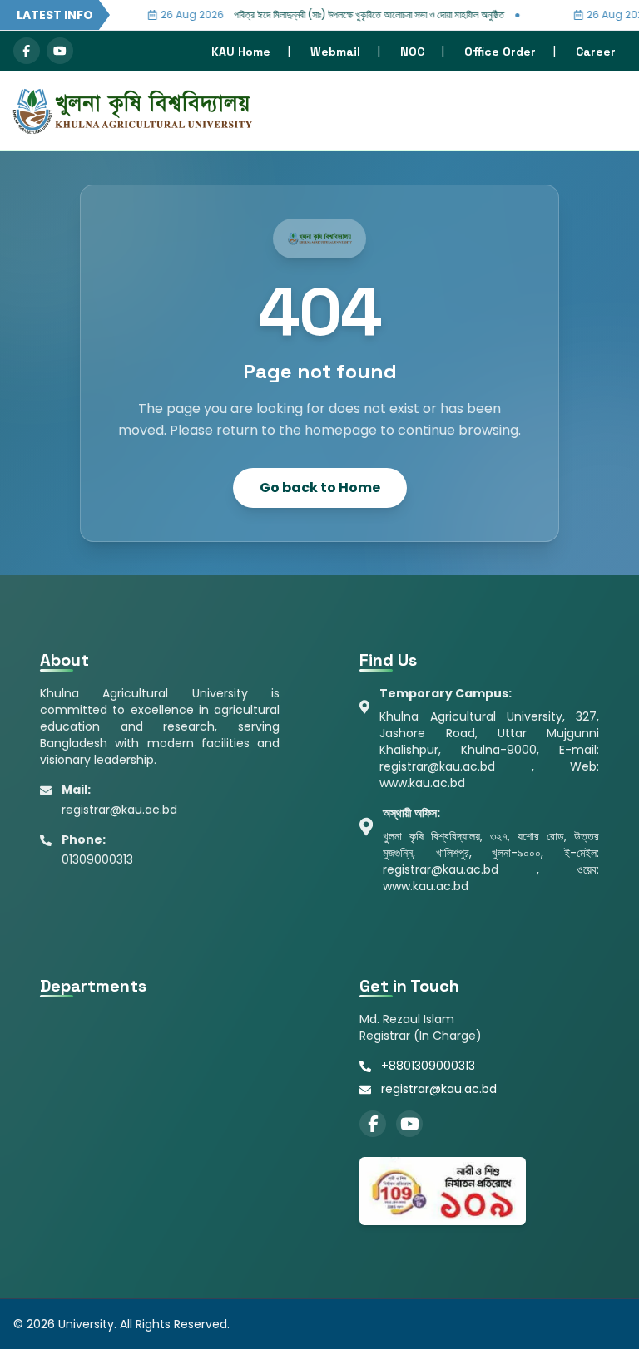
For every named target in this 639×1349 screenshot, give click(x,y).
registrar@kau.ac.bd (439, 1089)
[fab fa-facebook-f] (26, 50)
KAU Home (240, 51)
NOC (412, 51)
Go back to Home (320, 487)
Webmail (335, 51)
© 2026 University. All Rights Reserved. (121, 1324)
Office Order (500, 51)
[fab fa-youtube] (60, 50)
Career (596, 51)
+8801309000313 (428, 1065)
